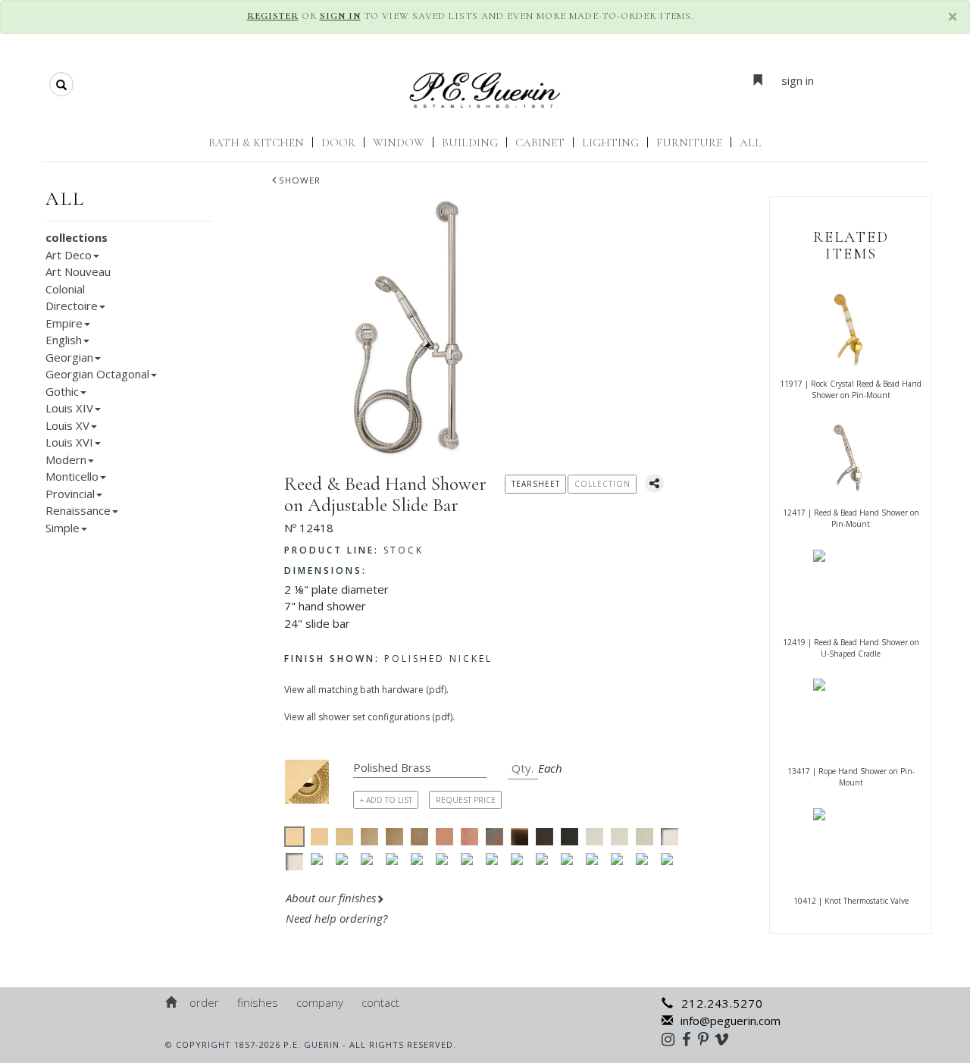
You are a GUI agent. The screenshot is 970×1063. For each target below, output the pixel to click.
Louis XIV (69, 407)
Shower (300, 180)
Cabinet (540, 142)
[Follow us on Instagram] (672, 1038)
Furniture (689, 142)
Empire (64, 323)
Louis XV (67, 425)
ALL (751, 142)
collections (76, 237)
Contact (380, 1002)
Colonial (65, 288)
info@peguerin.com (731, 1020)
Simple (62, 527)
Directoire (71, 305)
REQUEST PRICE (466, 800)
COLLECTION (602, 483)
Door (338, 142)
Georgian (69, 357)
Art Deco (68, 254)
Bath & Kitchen (256, 142)
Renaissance (78, 510)
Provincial (70, 493)
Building (470, 142)
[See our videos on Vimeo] (726, 1038)
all (65, 198)
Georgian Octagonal (97, 373)
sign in (797, 80)
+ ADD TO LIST (386, 800)
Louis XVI (69, 442)
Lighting (610, 142)
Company (319, 1002)
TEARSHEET (536, 483)
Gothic (62, 391)
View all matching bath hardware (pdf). (366, 689)
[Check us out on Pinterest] (707, 1038)
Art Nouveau (78, 271)
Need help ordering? (338, 918)
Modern (65, 459)
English (63, 339)
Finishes (257, 1002)
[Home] (172, 1002)
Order (204, 1002)
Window (398, 142)
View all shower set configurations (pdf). (369, 716)
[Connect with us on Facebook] (690, 1038)
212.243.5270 (722, 1003)
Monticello (72, 476)
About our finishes (331, 897)
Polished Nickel (388, 658)
